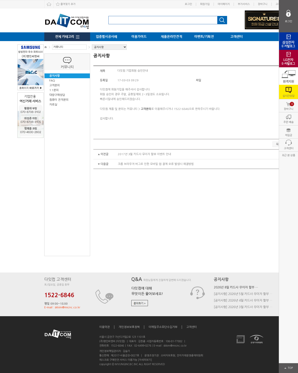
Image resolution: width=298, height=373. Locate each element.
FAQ (52, 80)
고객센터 (236, 36)
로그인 (188, 4)
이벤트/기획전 (204, 36)
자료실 (53, 104)
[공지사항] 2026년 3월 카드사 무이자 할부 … (243, 307)
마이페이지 (224, 4)
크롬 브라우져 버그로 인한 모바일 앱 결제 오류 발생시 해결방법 (156, 164)
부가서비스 (244, 4)
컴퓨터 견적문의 (59, 99)
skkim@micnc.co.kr (175, 345)
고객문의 (54, 85)
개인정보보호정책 (129, 327)
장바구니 (262, 4)
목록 (278, 144)
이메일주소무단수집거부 (163, 327)
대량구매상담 (57, 95)
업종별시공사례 (106, 36)
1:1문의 (54, 90)
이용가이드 (139, 36)
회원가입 (205, 4)
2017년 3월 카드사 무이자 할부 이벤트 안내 (144, 154)
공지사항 (54, 75)
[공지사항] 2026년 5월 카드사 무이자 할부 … (243, 293)
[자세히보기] (145, 360)
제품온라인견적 (171, 36)
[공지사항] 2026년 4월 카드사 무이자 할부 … (243, 300)
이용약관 (104, 327)
